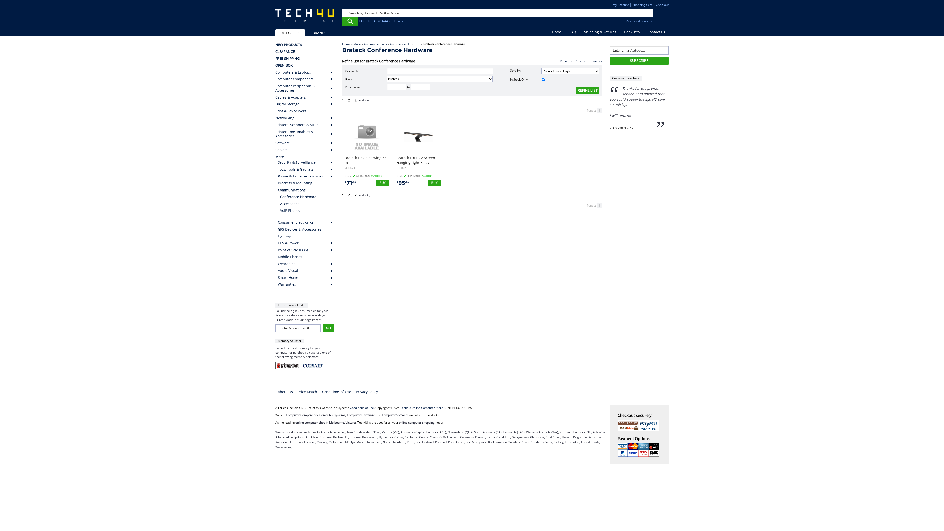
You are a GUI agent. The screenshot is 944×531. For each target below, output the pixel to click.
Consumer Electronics (296, 222)
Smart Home (288, 277)
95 (403, 183)
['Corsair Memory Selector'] (313, 368)
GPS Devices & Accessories (299, 229)
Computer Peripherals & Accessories (295, 88)
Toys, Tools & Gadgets (295, 169)
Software (282, 143)
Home (557, 32)
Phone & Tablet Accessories (300, 176)
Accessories (289, 203)
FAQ (573, 32)
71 (350, 183)
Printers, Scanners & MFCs (297, 125)
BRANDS (319, 32)
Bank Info (632, 32)
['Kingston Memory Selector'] (288, 368)
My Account (621, 5)
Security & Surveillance (297, 162)
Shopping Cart (642, 5)
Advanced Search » (639, 21)
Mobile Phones (290, 256)
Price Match (307, 391)
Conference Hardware (405, 44)
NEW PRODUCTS (288, 45)
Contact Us (656, 32)
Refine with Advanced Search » (581, 61)
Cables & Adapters (290, 97)
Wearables (286, 263)
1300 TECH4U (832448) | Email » (381, 21)
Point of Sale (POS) (293, 250)
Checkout (662, 5)
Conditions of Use (336, 391)
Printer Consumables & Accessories (294, 134)
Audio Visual (288, 270)
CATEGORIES (290, 32)
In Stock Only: (519, 79)
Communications (375, 44)
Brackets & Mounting (295, 183)
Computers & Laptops (293, 72)
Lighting (284, 236)
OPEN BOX (284, 65)
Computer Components (294, 79)
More (357, 44)
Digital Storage (287, 104)
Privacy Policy (367, 391)
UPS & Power (288, 243)
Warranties (287, 284)
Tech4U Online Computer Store (421, 408)
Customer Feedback (625, 78)
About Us (285, 391)
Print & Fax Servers (290, 111)
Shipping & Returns (600, 32)
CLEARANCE (285, 51)
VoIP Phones (290, 210)
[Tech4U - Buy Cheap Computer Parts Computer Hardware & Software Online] (304, 18)
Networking (284, 118)
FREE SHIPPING (287, 58)
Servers (281, 150)
